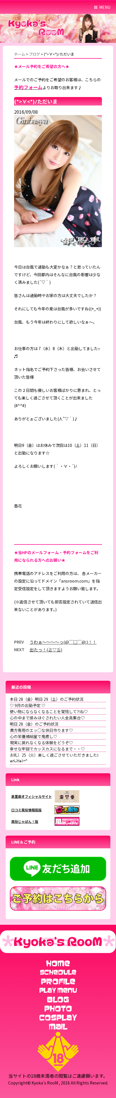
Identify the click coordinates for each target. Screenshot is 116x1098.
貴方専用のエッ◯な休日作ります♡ (41, 730)
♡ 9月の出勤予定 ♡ (27, 705)
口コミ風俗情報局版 (26, 809)
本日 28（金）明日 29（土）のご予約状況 (47, 699)
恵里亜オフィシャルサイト (31, 796)
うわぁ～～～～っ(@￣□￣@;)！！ (63, 642)
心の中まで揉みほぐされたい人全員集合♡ (47, 718)
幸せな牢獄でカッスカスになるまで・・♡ (47, 749)
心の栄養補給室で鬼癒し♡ (33, 736)
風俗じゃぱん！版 (24, 821)
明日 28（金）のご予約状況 (34, 724)
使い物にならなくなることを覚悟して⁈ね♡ (49, 711)
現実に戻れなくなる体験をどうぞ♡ (41, 742)
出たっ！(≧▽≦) (46, 650)
